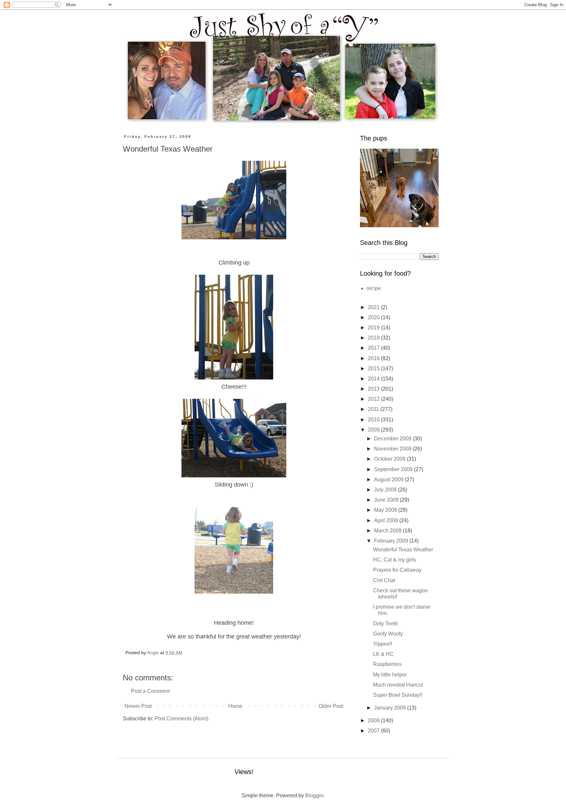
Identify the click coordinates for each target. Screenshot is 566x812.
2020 (374, 317)
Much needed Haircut (398, 685)
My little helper (390, 674)
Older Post (331, 706)
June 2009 (387, 500)
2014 (374, 378)
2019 (374, 327)
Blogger (314, 795)
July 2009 (386, 489)
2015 (374, 368)
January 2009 (390, 707)
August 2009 (389, 479)
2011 (374, 409)
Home (235, 706)
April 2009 (386, 520)
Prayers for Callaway (397, 570)
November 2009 (393, 449)
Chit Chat (384, 580)
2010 (374, 419)
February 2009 (391, 541)
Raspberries (387, 664)
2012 (374, 399)
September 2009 (394, 469)
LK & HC (383, 654)
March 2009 (388, 530)
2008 (374, 720)
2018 (374, 338)
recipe (374, 288)
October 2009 (390, 459)
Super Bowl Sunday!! (397, 695)
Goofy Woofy (388, 634)
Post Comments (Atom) (181, 718)
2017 (374, 348)
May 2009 (386, 510)
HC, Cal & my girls (394, 560)
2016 (374, 358)
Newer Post (138, 706)
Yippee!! (382, 644)
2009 (374, 430)
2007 (374, 730)
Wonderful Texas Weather (403, 549)
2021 (374, 307)
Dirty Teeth (385, 623)
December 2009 (393, 438)
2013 (374, 389)
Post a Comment (150, 691)
